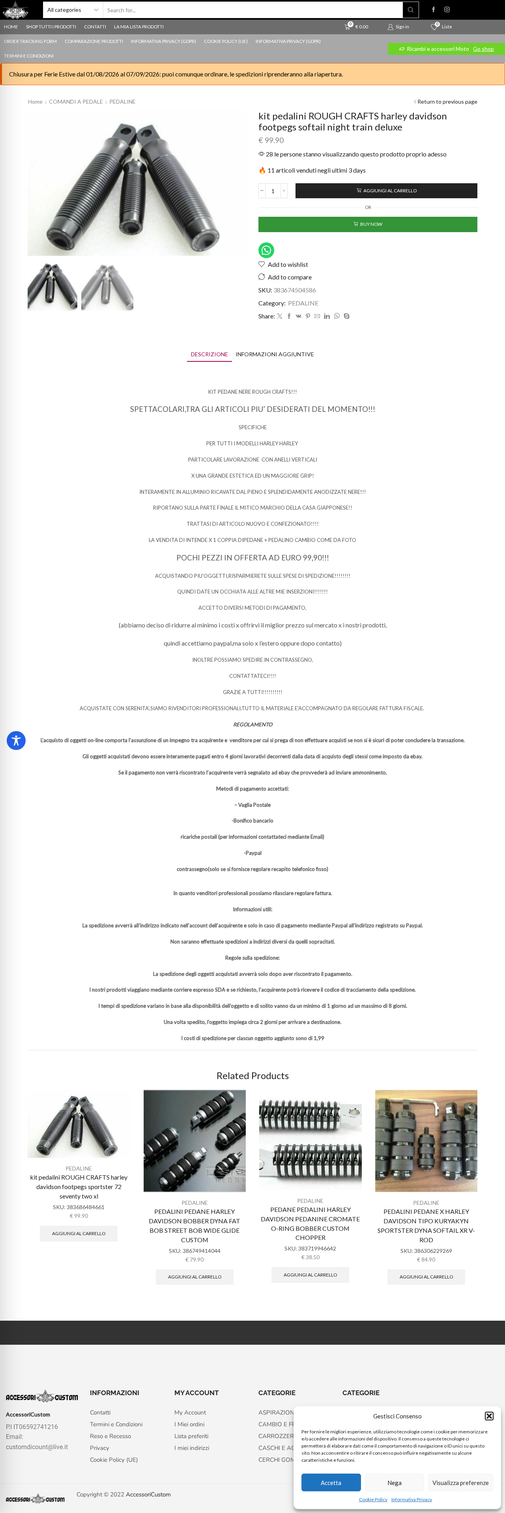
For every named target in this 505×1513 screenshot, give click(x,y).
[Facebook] (433, 10)
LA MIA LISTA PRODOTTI (139, 26)
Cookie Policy (373, 1499)
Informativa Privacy (411, 1499)
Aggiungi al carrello (390, 191)
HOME (11, 26)
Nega (394, 1482)
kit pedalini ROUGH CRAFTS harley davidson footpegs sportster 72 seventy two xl (78, 1186)
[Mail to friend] (317, 316)
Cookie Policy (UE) (226, 41)
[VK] (298, 316)
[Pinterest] (307, 316)
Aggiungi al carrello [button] (78, 1233)
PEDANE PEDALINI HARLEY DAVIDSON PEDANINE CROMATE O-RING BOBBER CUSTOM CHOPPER (310, 1223)
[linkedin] (327, 316)
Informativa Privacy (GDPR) (163, 41)
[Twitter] (279, 316)
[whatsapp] (337, 316)
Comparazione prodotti (94, 41)
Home (35, 101)
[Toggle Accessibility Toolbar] (16, 740)
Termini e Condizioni (29, 55)
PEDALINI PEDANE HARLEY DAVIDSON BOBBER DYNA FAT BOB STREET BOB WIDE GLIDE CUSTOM (194, 1225)
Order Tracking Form (30, 41)
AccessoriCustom (148, 1494)
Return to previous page (447, 101)
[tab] (209, 354)
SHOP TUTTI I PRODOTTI (51, 26)
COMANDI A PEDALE (76, 101)
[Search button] (411, 10)
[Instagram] (447, 10)
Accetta (331, 1482)
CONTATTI (95, 26)
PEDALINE (122, 101)
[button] (489, 1416)
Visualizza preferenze (460, 1482)
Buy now (371, 224)
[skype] (346, 316)
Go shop (483, 48)
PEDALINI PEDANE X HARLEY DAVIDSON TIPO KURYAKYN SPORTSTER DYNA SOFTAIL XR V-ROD (426, 1225)
